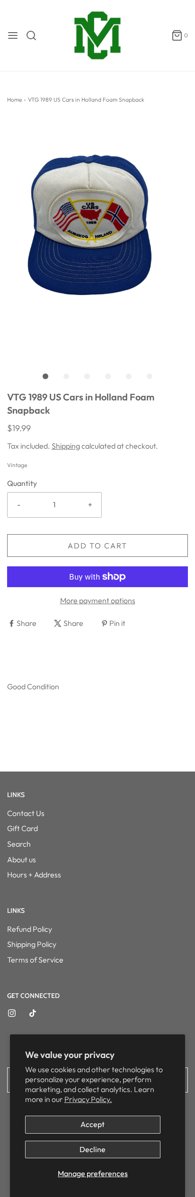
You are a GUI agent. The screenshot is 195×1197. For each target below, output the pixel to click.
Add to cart (97, 545)
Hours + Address (34, 874)
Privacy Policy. (88, 1099)
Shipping (66, 446)
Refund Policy (29, 929)
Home (14, 99)
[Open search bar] (35, 35)
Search (19, 844)
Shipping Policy (31, 944)
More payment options (97, 600)
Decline (93, 1149)
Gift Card (22, 828)
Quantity (22, 483)
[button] (97, 238)
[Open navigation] (13, 35)
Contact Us (25, 813)
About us (21, 859)
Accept (92, 1124)
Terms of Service (35, 959)
